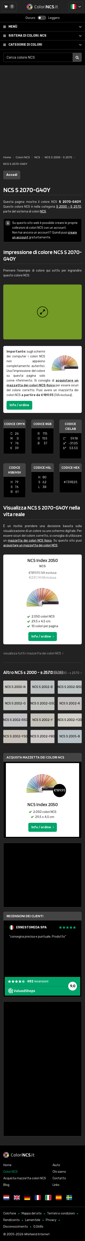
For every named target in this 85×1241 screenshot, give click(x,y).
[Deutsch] (27, 1197)
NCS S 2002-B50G (70, 687)
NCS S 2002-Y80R (42, 736)
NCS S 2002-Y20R (70, 720)
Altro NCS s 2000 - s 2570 (33, 672)
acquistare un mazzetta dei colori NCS (30, 545)
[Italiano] (75, 6)
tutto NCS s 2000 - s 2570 (60, 673)
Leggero (54, 18)
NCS (27, 36)
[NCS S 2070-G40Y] (42, 312)
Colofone (9, 1213)
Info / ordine (19, 405)
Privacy (51, 1220)
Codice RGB (42, 424)
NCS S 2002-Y (42, 720)
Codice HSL (42, 467)
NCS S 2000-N (15, 687)
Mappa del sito (32, 1213)
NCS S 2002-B (42, 687)
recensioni (37, 981)
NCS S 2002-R (70, 703)
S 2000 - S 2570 (68, 207)
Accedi (11, 175)
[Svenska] (69, 1197)
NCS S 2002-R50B (15, 720)
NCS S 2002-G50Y (42, 703)
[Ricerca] (77, 57)
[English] (17, 1197)
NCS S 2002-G (15, 703)
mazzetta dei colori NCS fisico (30, 540)
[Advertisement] (42, 108)
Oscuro (30, 18)
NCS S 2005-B (70, 736)
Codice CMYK (14, 424)
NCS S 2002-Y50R (15, 736)
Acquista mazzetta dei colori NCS (35, 757)
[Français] (38, 1197)
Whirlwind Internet (37, 1234)
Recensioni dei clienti (25, 916)
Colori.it (23, 1155)
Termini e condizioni (61, 1213)
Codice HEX (70, 467)
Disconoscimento (15, 1226)
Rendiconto (11, 1220)
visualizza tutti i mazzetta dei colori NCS (32, 653)
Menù (12, 27)
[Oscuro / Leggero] (41, 18)
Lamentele (32, 1220)
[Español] (59, 1197)
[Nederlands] (6, 1197)
